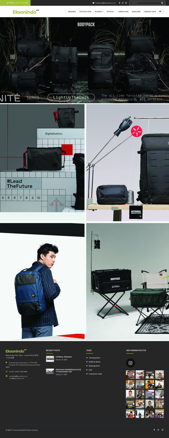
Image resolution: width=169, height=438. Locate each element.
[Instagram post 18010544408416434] (130, 374)
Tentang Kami (94, 358)
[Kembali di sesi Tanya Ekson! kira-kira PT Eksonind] (140, 394)
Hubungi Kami (94, 366)
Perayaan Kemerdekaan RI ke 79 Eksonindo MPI (68, 370)
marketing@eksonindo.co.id (105, 3)
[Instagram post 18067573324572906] (149, 413)
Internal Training (64, 357)
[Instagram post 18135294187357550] (159, 413)
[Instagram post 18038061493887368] (149, 404)
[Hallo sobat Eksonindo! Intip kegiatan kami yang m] (149, 384)
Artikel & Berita (94, 362)
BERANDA (72, 11)
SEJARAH (98, 11)
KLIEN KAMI (136, 11)
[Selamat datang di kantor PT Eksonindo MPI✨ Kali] (140, 384)
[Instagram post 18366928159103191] (159, 394)
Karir (90, 370)
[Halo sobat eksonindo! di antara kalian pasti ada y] (159, 374)
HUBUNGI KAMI (150, 11)
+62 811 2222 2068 (21, 3)
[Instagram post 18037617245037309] (130, 404)
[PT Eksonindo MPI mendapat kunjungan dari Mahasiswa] (140, 374)
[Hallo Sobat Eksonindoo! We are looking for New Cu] (149, 374)
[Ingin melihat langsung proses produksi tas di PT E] (130, 384)
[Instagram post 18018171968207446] (140, 413)
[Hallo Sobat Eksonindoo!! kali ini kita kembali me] (159, 384)
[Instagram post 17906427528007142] (159, 404)
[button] (12, 56)
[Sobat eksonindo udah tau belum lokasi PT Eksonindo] (149, 394)
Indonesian (160, 12)
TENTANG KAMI (85, 11)
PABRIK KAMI (123, 11)
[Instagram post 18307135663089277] (140, 404)
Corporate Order (95, 374)
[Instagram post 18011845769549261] (130, 413)
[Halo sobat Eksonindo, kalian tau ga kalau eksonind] (130, 394)
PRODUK (110, 11)
